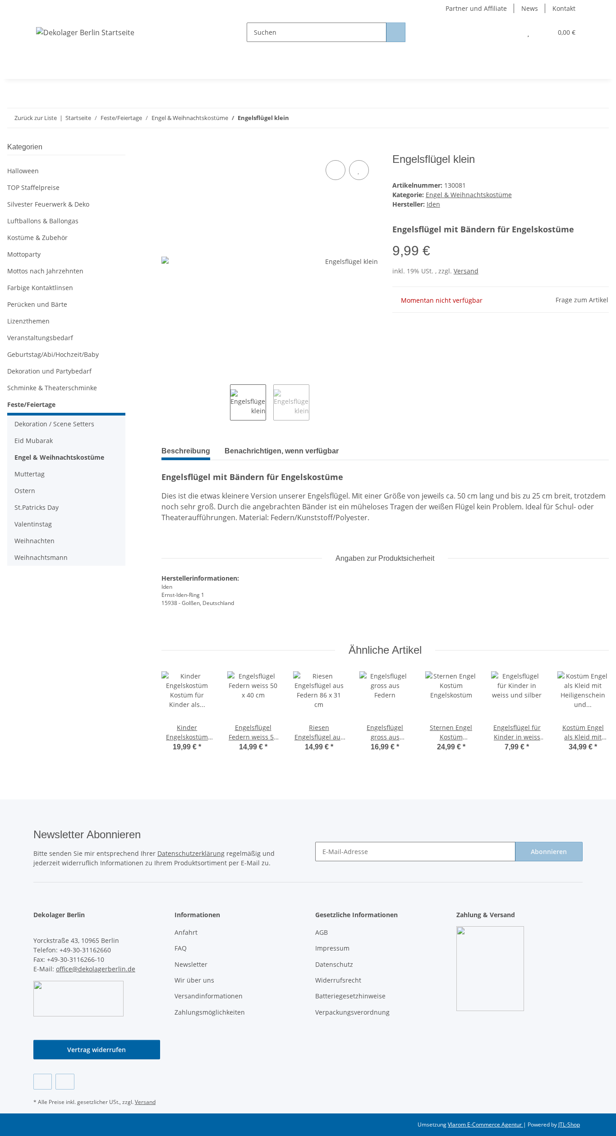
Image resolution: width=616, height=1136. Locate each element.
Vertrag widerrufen (96, 1049)
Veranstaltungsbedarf (40, 337)
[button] (510, 32)
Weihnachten (34, 540)
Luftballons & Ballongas (42, 221)
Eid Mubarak (33, 440)
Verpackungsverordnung (352, 1012)
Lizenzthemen (28, 321)
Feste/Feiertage (31, 404)
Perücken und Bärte (37, 304)
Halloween (23, 170)
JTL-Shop (569, 1124)
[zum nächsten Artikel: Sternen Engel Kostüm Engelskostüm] (599, 118)
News (529, 8)
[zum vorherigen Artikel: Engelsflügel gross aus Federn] (579, 118)
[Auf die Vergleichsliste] (335, 170)
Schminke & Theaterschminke (52, 387)
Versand (466, 271)
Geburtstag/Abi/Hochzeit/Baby (53, 354)
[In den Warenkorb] (168, 148)
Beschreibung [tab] (185, 451)
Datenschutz (334, 964)
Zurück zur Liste (35, 118)
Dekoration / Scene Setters (54, 424)
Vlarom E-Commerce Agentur (485, 1124)
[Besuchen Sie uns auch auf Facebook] (42, 1082)
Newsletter (191, 964)
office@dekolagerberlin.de (95, 969)
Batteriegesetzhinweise (350, 996)
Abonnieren (549, 851)
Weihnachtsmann (41, 557)
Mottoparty (24, 254)
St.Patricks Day (36, 507)
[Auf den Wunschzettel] (359, 170)
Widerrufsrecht (338, 980)
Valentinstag (33, 524)
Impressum (332, 948)
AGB (321, 932)
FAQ (181, 948)
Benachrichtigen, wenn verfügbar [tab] (282, 451)
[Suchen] (395, 32)
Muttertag (29, 474)
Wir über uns (194, 980)
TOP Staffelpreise (33, 187)
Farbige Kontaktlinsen (40, 287)
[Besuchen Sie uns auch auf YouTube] (64, 1082)
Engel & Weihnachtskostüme (469, 194)
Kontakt (563, 8)
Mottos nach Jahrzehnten (45, 271)
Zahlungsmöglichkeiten (210, 1012)
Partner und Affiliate (476, 8)
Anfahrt (186, 932)
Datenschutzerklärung (191, 853)
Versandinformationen (209, 996)
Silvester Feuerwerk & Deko (48, 204)
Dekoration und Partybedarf (49, 371)
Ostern (24, 490)
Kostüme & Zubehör (37, 237)
